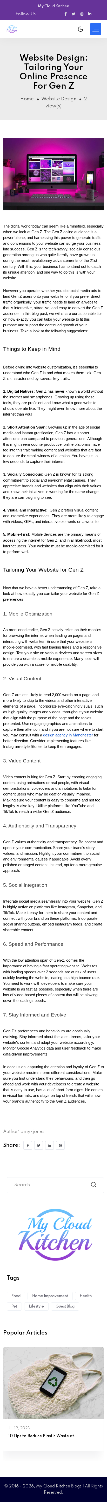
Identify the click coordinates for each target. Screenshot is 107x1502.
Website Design (58, 99)
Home (27, 99)
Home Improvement (50, 1296)
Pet (14, 1306)
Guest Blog (65, 1306)
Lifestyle (36, 1306)
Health (86, 1296)
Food (16, 1296)
